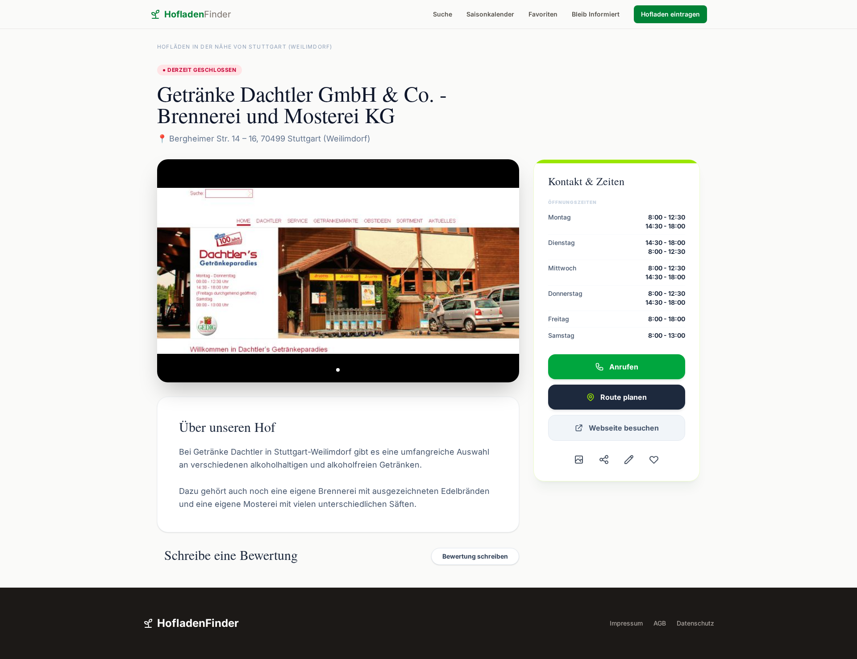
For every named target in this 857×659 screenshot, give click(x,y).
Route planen (623, 397)
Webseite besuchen (624, 427)
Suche (442, 14)
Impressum (626, 623)
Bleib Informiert (596, 14)
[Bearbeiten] (629, 460)
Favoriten (542, 14)
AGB (659, 623)
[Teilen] (604, 460)
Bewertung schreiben (475, 556)
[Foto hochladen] (579, 460)
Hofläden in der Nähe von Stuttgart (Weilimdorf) (244, 46)
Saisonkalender (490, 14)
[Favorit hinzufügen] (654, 460)
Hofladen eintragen (670, 14)
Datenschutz (695, 623)
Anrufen (623, 366)
